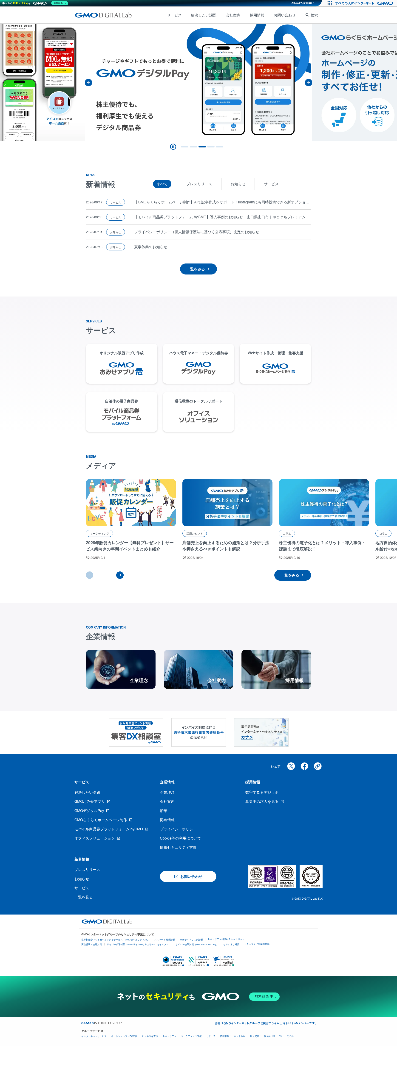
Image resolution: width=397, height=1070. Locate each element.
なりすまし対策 (231, 944)
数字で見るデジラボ (261, 792)
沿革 (163, 810)
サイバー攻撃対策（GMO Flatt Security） (197, 944)
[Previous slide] (88, 82)
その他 (290, 1036)
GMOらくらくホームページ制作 (100, 819)
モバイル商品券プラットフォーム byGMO (108, 829)
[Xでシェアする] (291, 766)
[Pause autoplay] (173, 146)
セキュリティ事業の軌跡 (256, 944)
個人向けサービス (273, 1036)
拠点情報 (167, 819)
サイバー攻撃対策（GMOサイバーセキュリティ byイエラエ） (139, 944)
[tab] (184, 146)
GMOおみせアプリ (89, 801)
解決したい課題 (204, 15)
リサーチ (211, 1036)
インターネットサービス (94, 1036)
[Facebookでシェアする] (304, 766)
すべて (162, 183)
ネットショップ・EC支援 (124, 1036)
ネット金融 (239, 1036)
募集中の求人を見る (261, 801)
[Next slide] (308, 82)
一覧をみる (196, 269)
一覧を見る (83, 897)
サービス (174, 15)
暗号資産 (254, 1036)
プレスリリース (199, 183)
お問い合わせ (285, 15)
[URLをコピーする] (318, 766)
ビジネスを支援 (150, 1036)
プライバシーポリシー (178, 829)
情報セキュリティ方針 (178, 847)
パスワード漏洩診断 (164, 939)
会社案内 (233, 15)
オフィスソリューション (94, 838)
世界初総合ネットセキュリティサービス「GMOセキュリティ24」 (115, 939)
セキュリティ (169, 1036)
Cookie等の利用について (180, 838)
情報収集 (224, 1036)
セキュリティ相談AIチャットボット (226, 939)
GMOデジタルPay (89, 810)
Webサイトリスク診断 (191, 939)
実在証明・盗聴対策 (91, 944)
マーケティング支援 (191, 1036)
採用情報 (257, 15)
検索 (314, 15)
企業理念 (167, 792)
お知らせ (238, 183)
